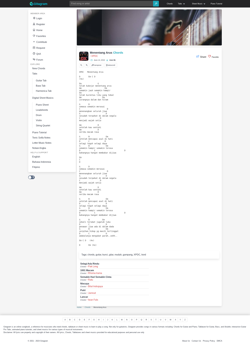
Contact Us (196, 341)
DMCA (219, 341)
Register (40, 24)
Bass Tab (40, 86)
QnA (38, 54)
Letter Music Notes (41, 143)
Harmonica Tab (44, 91)
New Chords (38, 68)
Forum (39, 60)
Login (39, 18)
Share (203, 57)
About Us (186, 341)
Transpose (97, 65)
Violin (39, 120)
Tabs (34, 73)
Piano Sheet (42, 105)
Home (39, 30)
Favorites (41, 36)
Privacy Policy (209, 341)
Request (40, 48)
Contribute (41, 42)
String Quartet (43, 125)
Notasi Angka (39, 148)
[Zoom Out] (81, 65)
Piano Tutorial (39, 132)
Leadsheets (42, 110)
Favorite (215, 57)
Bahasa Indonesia (41, 162)
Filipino (36, 167)
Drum (39, 115)
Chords (87, 307)
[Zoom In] (87, 65)
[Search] (156, 3)
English (36, 156)
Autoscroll (111, 65)
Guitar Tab (41, 80)
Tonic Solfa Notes (41, 137)
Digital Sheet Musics (42, 98)
